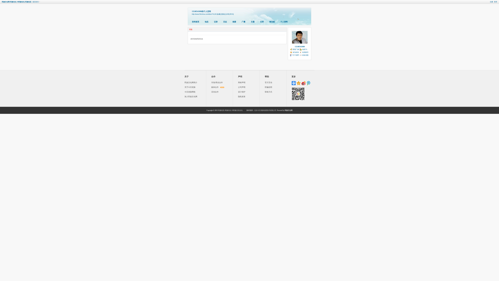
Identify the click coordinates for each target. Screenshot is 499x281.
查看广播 (296, 49)
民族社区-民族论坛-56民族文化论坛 (230, 110)
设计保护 (241, 92)
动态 (206, 22)
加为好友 (296, 52)
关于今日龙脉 (190, 87)
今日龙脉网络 (190, 92)
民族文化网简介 (191, 83)
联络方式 (268, 92)
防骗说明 (268, 87)
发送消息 (305, 55)
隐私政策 (241, 97)
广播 (243, 22)
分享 (262, 22)
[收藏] (219, 14)
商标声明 (241, 83)
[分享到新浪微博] (303, 83)
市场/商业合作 (217, 83)
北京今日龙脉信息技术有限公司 (265, 110)
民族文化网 (289, 110)
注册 (491, 2)
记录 (216, 22)
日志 (225, 22)
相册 (234, 22)
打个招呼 (296, 55)
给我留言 (305, 52)
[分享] (227, 14)
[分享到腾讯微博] (308, 83)
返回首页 (35, 2)
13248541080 (300, 47)
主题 (253, 22)
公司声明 (241, 87)
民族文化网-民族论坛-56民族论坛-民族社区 (16, 2)
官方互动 (268, 83)
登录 (495, 2)
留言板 (272, 22)
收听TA (304, 49)
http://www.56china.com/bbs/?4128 (204, 14)
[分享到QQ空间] (299, 83)
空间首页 (195, 22)
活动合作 (215, 92)
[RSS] (232, 14)
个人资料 (284, 22)
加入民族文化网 (191, 97)
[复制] (223, 14)
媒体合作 (215, 87)
